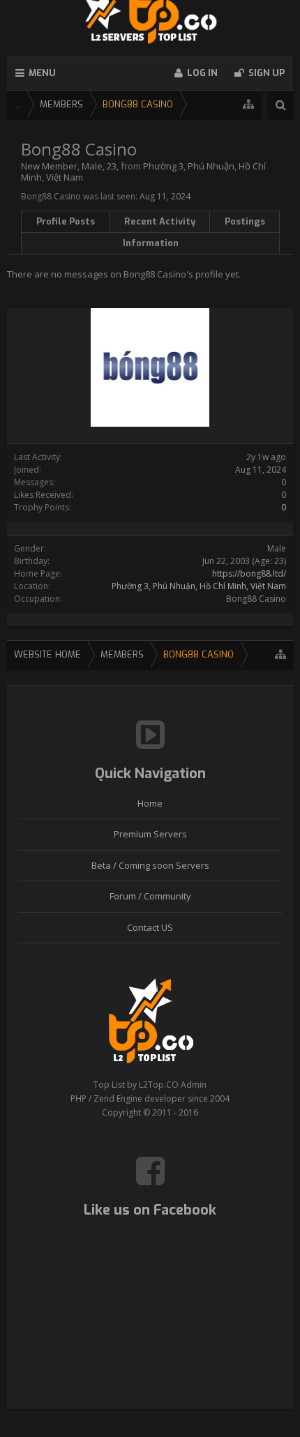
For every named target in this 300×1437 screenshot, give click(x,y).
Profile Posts (65, 221)
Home (150, 803)
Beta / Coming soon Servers (150, 865)
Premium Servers (150, 834)
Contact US (150, 927)
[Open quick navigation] (248, 104)
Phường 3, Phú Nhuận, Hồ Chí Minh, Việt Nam (199, 586)
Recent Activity (159, 221)
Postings (245, 221)
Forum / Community (150, 896)
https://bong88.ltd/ (249, 573)
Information (151, 243)
